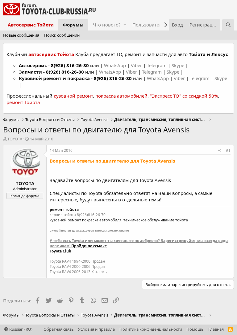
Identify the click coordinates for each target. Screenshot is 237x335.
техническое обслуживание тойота (155, 220)
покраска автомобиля (102, 220)
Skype (178, 65)
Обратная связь (59, 329)
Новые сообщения (21, 35)
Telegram (157, 65)
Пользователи (148, 25)
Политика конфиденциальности (150, 329)
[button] (125, 24)
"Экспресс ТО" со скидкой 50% (184, 96)
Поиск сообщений (62, 35)
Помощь (195, 329)
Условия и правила (96, 329)
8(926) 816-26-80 (70, 65)
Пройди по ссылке (89, 245)
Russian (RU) (20, 329)
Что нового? (107, 25)
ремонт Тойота (23, 102)
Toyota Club (60, 251)
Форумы (73, 25)
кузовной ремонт (73, 96)
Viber (136, 65)
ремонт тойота (64, 209)
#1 (228, 150)
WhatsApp (115, 65)
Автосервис (33, 65)
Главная (216, 329)
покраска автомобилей (121, 96)
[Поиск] (228, 24)
